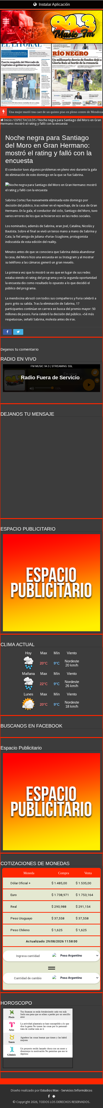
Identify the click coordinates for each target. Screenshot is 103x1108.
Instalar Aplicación (54, 4)
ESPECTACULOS (25, 120)
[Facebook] (48, 1096)
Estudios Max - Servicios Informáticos (66, 1090)
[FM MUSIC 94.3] (51, 27)
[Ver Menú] (6, 22)
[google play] (54, 1096)
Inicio (7, 120)
